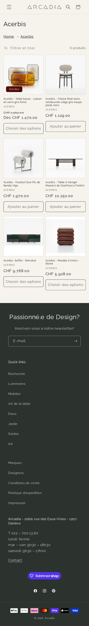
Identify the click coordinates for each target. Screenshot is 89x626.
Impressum (17, 503)
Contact (15, 560)
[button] (9, 7)
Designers (16, 473)
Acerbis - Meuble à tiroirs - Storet (62, 262)
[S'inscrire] (76, 341)
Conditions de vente (24, 483)
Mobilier (14, 394)
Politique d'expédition (25, 493)
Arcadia (50, 618)
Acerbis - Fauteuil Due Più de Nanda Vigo (22, 184)
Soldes (13, 434)
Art (10, 444)
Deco (12, 414)
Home (9, 36)
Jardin (13, 424)
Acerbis (27, 36)
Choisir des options (23, 128)
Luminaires (16, 384)
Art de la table (19, 404)
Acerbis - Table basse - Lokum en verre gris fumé (23, 100)
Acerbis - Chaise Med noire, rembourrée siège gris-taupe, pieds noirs (64, 102)
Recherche (16, 374)
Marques (15, 463)
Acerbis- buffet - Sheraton (20, 260)
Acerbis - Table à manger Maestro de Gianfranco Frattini (65, 184)
